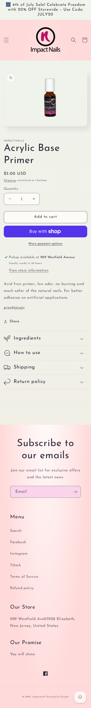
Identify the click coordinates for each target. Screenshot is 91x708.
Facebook (18, 542)
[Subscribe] (75, 492)
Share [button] (14, 321)
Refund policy (22, 588)
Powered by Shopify (58, 697)
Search (16, 531)
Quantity (11, 188)
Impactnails (39, 697)
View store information (29, 270)
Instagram (19, 554)
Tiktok (15, 565)
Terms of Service (24, 577)
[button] (6, 40)
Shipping (10, 180)
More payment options (45, 243)
